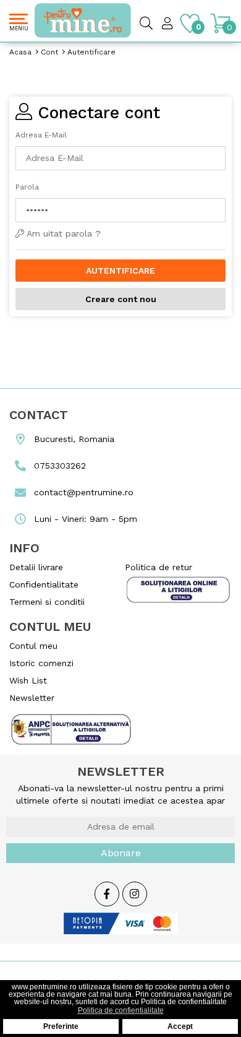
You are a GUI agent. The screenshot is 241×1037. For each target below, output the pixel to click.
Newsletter (31, 698)
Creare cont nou (120, 299)
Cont (49, 52)
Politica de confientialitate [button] (121, 1010)
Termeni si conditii (47, 602)
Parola (27, 187)
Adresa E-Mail (41, 135)
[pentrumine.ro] (63, 20)
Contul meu (33, 646)
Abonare (121, 853)
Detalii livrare (36, 567)
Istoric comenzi (41, 663)
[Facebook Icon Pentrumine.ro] (107, 895)
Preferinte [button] (60, 1026)
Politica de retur (158, 567)
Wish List (28, 680)
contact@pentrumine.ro (82, 492)
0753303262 (58, 466)
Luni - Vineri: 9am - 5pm (84, 519)
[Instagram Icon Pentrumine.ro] (134, 895)
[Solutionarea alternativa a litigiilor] (178, 589)
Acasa (20, 52)
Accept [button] (180, 1026)
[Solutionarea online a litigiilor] (71, 726)
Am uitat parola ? (62, 233)
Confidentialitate (43, 584)
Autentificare (91, 52)
